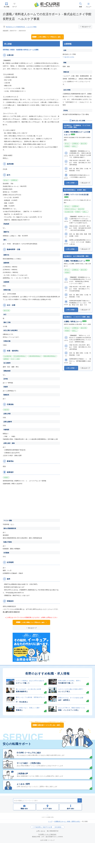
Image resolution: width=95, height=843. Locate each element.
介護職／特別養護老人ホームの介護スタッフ (77, 133)
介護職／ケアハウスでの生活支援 (76, 194)
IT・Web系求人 (22, 702)
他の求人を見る (69, 57)
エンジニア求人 (64, 691)
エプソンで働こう (23, 683)
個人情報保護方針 (53, 831)
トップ (50, 821)
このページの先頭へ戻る (47, 817)
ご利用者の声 (22, 773)
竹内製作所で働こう (66, 683)
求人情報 (6, 6)
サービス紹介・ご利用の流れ (29, 763)
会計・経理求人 (64, 700)
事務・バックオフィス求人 (68, 710)
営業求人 (19, 710)
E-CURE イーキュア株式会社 (47, 834)
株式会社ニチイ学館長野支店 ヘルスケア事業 (21, 27)
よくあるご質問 (23, 783)
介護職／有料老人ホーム (73, 321)
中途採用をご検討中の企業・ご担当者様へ (48, 827)
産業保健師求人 (22, 691)
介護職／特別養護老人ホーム (74, 261)
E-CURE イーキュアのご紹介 (29, 752)
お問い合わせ (40, 831)
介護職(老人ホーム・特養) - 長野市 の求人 (67, 821)
